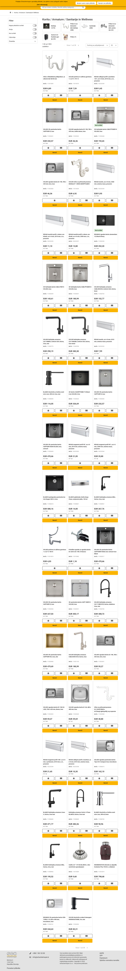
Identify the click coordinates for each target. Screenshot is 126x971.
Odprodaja (12, 37)
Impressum (103, 958)
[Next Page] (78, 45)
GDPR (102, 953)
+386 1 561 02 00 (39, 953)
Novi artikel (12, 33)
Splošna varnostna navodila (109, 960)
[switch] (35, 25)
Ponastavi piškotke (13, 968)
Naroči (55, 100)
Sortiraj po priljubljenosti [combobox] (95, 45)
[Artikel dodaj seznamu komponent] (48, 95)
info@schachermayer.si (41, 957)
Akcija (11, 29)
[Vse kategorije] (10, 12)
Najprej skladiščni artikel (16, 25)
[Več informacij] (42, 4)
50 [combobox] (112, 45)
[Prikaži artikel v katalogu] (61, 95)
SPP (101, 956)
